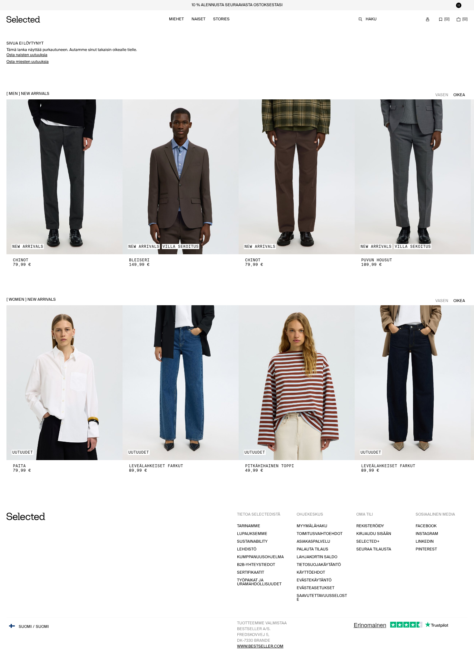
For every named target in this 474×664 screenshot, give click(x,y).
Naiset (198, 19)
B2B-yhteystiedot (256, 564)
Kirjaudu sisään (373, 533)
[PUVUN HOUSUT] (413, 176)
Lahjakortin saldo (317, 557)
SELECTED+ (368, 541)
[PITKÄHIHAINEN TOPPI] (297, 382)
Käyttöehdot (311, 572)
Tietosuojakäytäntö (319, 564)
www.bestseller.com (260, 646)
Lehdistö (246, 549)
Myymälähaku (312, 526)
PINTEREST (426, 549)
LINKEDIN (425, 541)
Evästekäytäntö (314, 580)
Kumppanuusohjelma (260, 557)
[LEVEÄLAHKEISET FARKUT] (181, 382)
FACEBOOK (426, 526)
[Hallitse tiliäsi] (427, 19)
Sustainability (252, 541)
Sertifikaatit (250, 572)
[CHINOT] (64, 176)
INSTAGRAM (427, 533)
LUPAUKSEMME (252, 533)
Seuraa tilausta (373, 549)
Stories (221, 19)
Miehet (176, 19)
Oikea (459, 95)
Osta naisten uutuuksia (26, 55)
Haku (371, 19)
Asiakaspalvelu (313, 541)
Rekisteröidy (370, 526)
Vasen (441, 95)
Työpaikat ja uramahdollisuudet (259, 582)
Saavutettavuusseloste (322, 597)
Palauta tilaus (312, 549)
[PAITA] (64, 382)
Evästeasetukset (315, 588)
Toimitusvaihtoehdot (319, 533)
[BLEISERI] (181, 176)
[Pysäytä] (458, 5)
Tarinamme (248, 526)
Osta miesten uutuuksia (27, 61)
